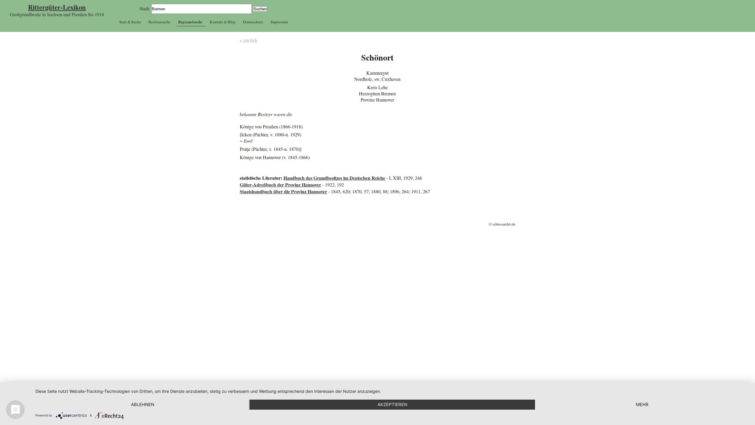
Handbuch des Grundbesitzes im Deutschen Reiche (334, 177)
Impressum (279, 21)
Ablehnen (142, 404)
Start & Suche (130, 21)
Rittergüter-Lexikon (57, 7)
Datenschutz (253, 21)
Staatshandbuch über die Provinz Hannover (283, 191)
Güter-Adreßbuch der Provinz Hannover (280, 184)
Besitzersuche (159, 21)
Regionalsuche (190, 21)
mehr (642, 404)
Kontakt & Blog (223, 21)
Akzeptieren (392, 404)
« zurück (248, 40)
